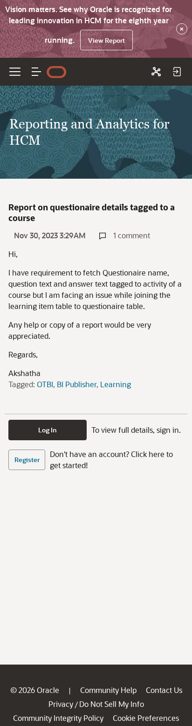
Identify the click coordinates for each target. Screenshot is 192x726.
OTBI (45, 384)
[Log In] (176, 72)
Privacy (60, 704)
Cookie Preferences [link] (146, 718)
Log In (47, 429)
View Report (106, 40)
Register (27, 459)
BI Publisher (76, 384)
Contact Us (164, 690)
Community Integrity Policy (58, 718)
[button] (36, 71)
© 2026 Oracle (34, 690)
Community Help (108, 690)
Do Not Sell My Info (111, 704)
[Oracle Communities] (156, 71)
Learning (115, 384)
